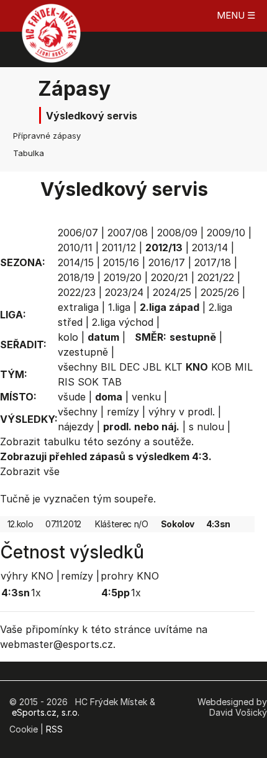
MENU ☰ (236, 15)
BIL (108, 367)
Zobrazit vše (30, 471)
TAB (112, 382)
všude (72, 397)
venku (146, 397)
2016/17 (166, 262)
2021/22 (215, 277)
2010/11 (75, 247)
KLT (174, 367)
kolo (68, 337)
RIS (66, 382)
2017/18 (212, 262)
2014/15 (76, 262)
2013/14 (210, 247)
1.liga (119, 307)
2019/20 (123, 277)
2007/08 (127, 232)
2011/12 (119, 247)
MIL (244, 367)
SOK (88, 382)
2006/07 (78, 232)
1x (36, 592)
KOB (221, 367)
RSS (54, 729)
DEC (129, 367)
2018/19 (76, 277)
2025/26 (220, 292)
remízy (123, 411)
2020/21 (169, 277)
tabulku (61, 441)
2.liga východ (122, 322)
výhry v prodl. (181, 411)
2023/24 (124, 292)
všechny (77, 367)
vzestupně (83, 352)
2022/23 (77, 292)
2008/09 (177, 232)
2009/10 (226, 232)
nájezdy (76, 426)
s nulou (206, 426)
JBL (152, 367)
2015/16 (121, 262)
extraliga (78, 307)
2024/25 (172, 292)
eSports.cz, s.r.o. (45, 712)
